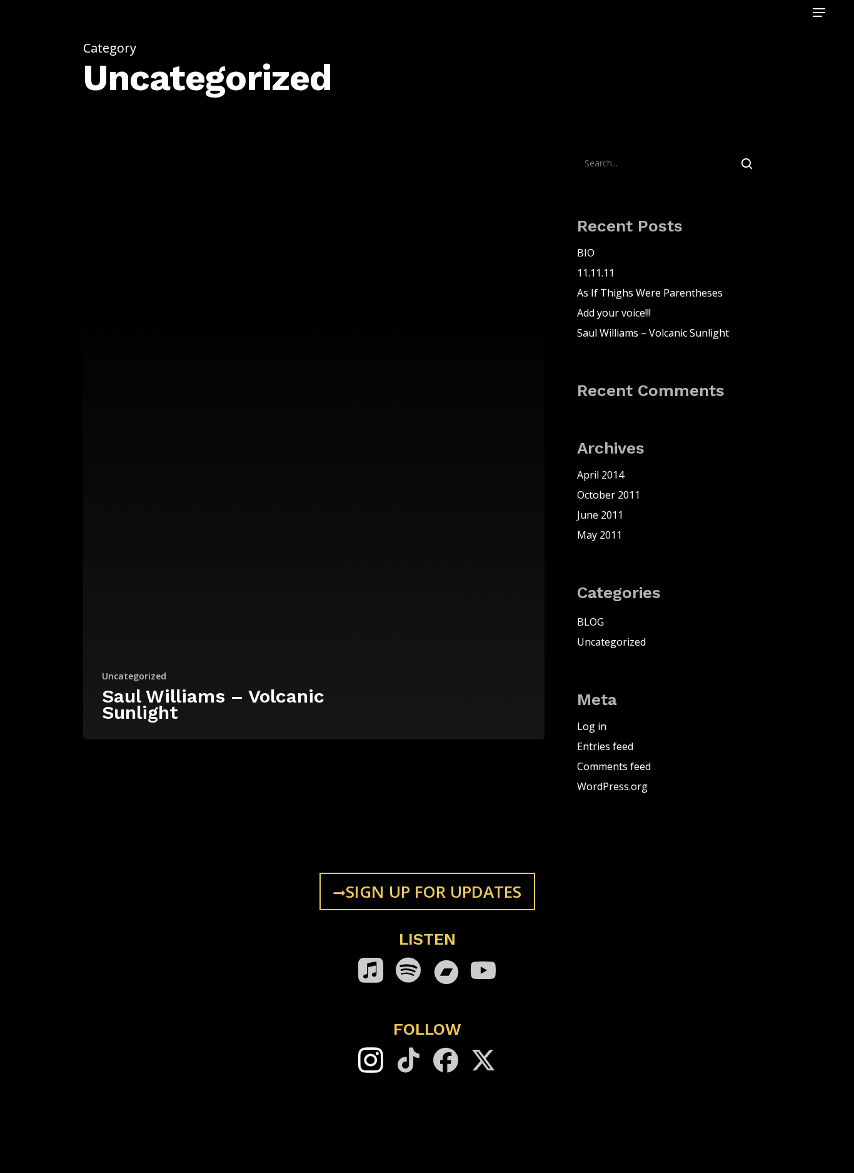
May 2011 (599, 535)
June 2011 (600, 515)
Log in (591, 726)
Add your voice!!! (614, 313)
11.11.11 (596, 273)
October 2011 (608, 495)
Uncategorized (134, 676)
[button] (818, 12)
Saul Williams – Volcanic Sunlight (653, 333)
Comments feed (614, 766)
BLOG (590, 622)
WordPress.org (612, 786)
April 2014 (600, 475)
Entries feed (605, 746)
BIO (586, 253)
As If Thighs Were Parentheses (650, 293)
